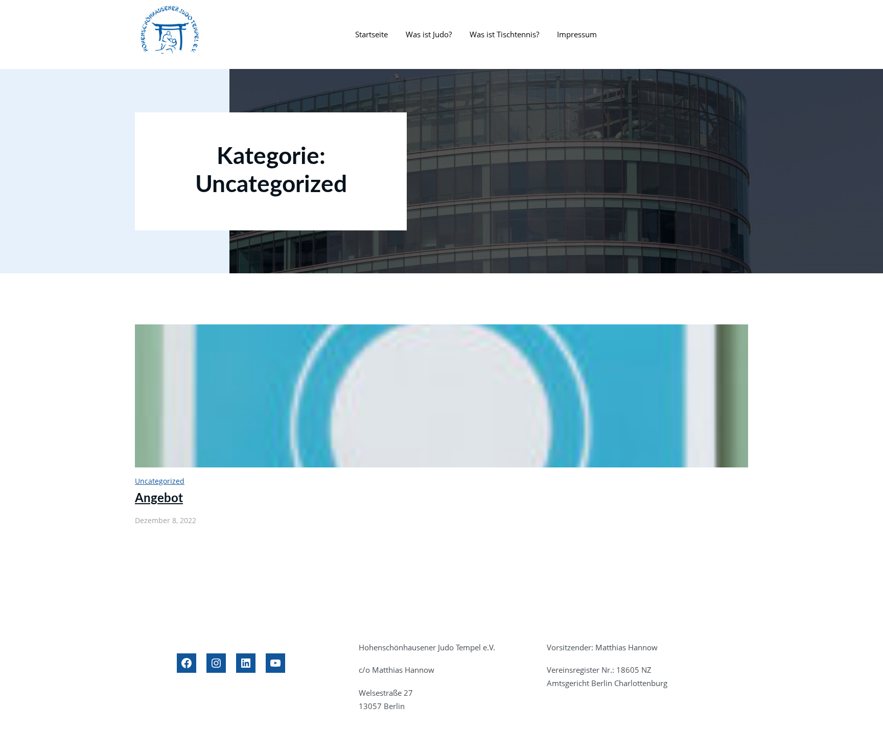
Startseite (371, 34)
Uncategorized (159, 481)
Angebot (159, 498)
